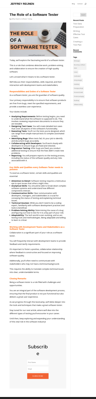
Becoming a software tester (79, 66)
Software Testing (27, 19)
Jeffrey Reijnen (15, 19)
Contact (80, 4)
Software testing (78, 104)
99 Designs (77, 61)
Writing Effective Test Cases (79, 34)
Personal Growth (78, 92)
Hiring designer (78, 80)
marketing (76, 84)
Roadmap (76, 100)
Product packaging (79, 96)
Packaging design (78, 88)
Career (76, 72)
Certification (77, 76)
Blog (73, 4)
